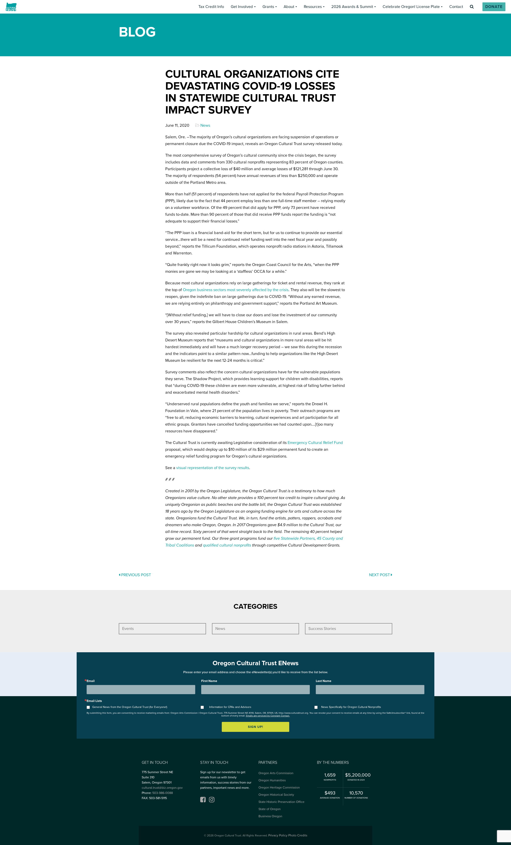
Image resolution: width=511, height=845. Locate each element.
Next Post (380, 575)
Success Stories (322, 628)
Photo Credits (297, 835)
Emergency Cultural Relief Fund (315, 442)
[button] (211, 7)
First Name (209, 681)
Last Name (323, 681)
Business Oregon (270, 816)
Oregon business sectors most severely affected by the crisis (235, 290)
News (205, 125)
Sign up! (255, 727)
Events (128, 628)
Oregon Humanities (272, 780)
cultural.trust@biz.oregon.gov (162, 788)
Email (91, 681)
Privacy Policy (277, 835)
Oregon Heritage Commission (279, 788)
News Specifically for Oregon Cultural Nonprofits (351, 707)
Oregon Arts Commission (275, 773)
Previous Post (135, 575)
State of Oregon (269, 809)
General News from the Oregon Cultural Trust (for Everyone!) (129, 707)
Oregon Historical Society (276, 795)
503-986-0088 (162, 793)
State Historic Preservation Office (281, 802)
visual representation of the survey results (212, 467)
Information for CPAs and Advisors (230, 707)
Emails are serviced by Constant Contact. (268, 715)
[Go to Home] (11, 7)
